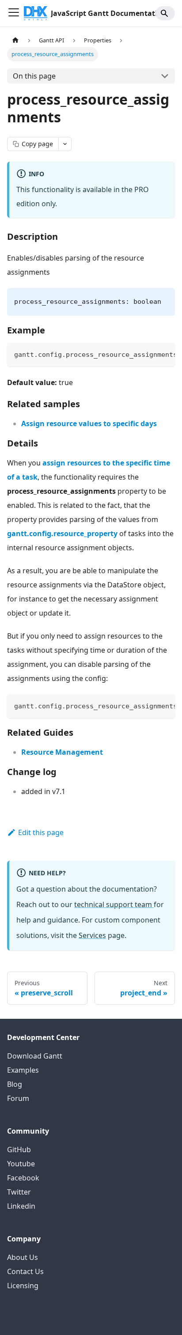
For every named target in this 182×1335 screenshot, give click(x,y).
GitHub (19, 1149)
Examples (23, 1070)
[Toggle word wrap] (147, 353)
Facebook (23, 1178)
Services (92, 935)
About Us (22, 1257)
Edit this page (41, 832)
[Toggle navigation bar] (13, 13)
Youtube (21, 1164)
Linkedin (21, 1206)
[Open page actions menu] (65, 144)
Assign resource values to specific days (89, 423)
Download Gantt (34, 1056)
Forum (18, 1098)
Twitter (19, 1192)
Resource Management (62, 752)
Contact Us (25, 1271)
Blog (14, 1084)
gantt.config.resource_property (62, 533)
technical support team (114, 904)
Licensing (22, 1285)
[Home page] (15, 40)
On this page (34, 76)
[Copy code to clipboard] (164, 353)
